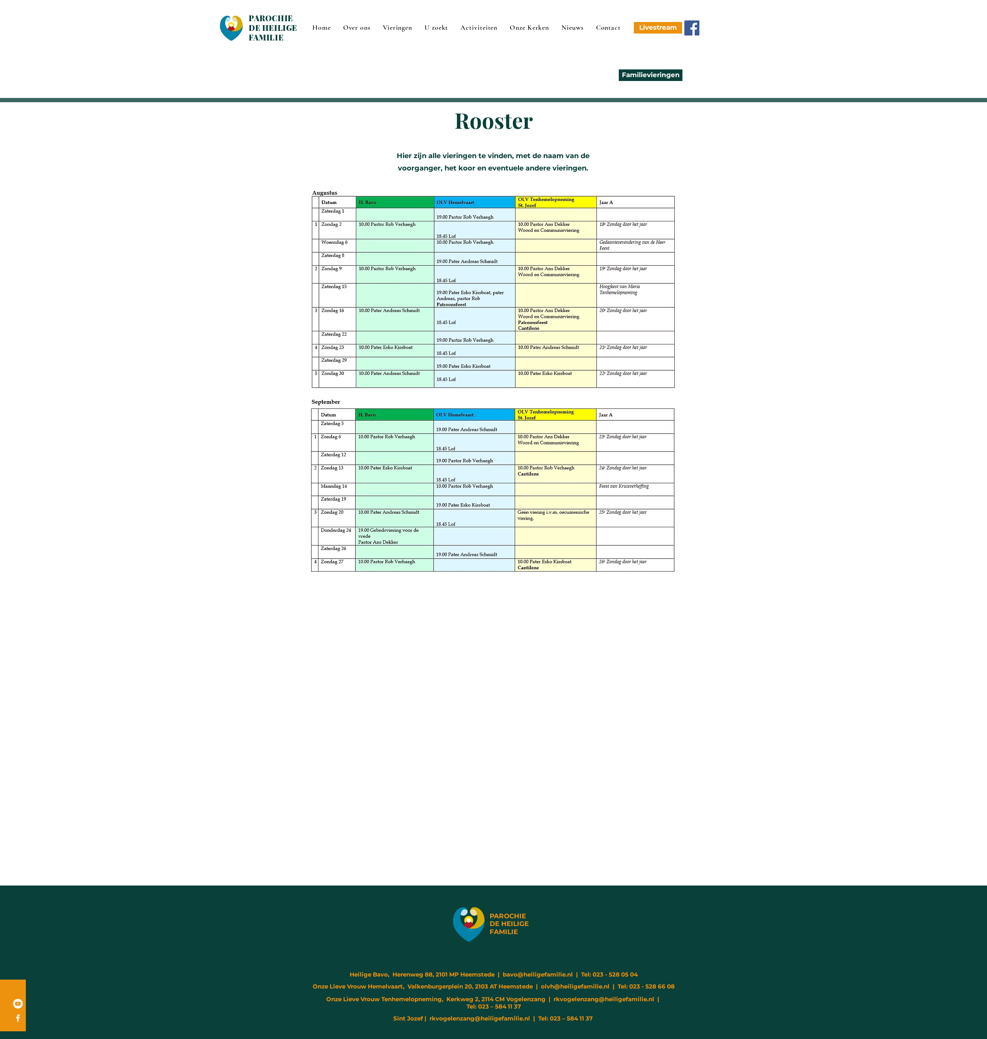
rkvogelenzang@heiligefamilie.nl (604, 999)
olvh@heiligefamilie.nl (575, 986)
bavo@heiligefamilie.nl (538, 974)
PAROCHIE (508, 916)
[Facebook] (691, 27)
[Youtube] (18, 1004)
